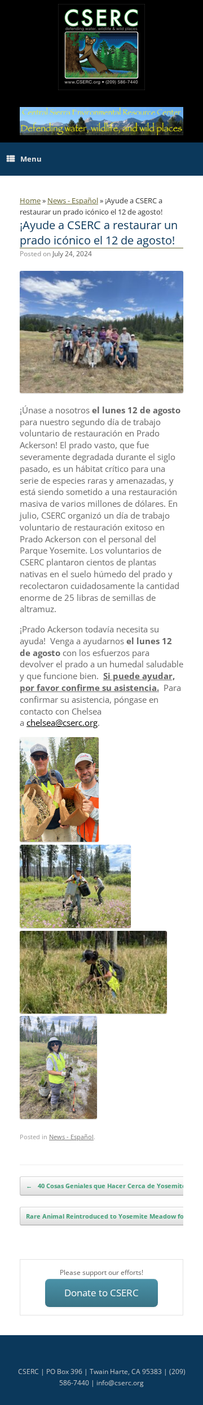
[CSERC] (101, 47)
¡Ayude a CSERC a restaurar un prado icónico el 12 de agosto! (99, 232)
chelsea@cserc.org (62, 722)
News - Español (72, 200)
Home (30, 200)
